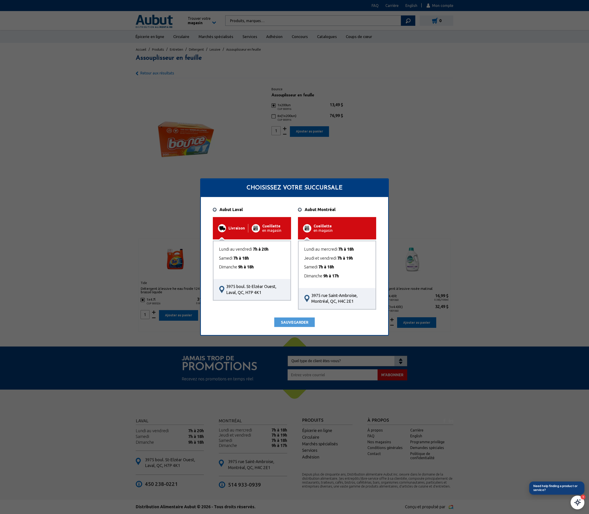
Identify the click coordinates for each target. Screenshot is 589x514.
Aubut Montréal (320, 209)
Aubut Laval (231, 209)
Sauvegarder (294, 322)
